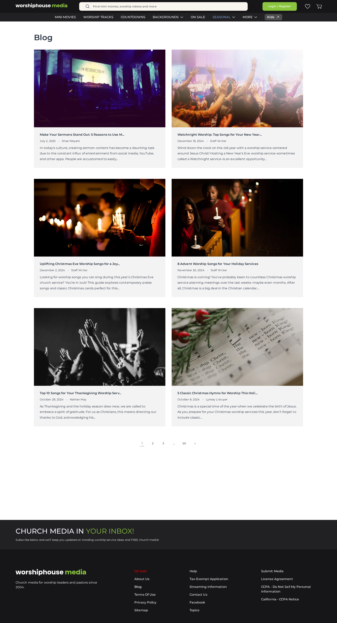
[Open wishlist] (307, 6)
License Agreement (277, 579)
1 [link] (142, 443)
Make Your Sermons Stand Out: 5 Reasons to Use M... (82, 134)
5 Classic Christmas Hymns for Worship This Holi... (217, 393)
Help (193, 571)
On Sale (140, 571)
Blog (138, 587)
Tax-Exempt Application (209, 579)
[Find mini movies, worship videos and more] (87, 6)
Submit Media (272, 571)
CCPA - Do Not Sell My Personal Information (286, 589)
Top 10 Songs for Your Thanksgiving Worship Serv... (80, 393)
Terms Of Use (145, 594)
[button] (319, 6)
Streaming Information (208, 587)
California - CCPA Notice (280, 599)
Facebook (197, 602)
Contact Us (198, 594)
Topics (195, 610)
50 (184, 443)
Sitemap (141, 610)
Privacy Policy (145, 602)
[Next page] (195, 443)
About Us (141, 579)
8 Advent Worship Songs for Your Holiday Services (217, 264)
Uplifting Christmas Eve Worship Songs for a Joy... (80, 264)
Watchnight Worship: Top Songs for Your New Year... (219, 134)
